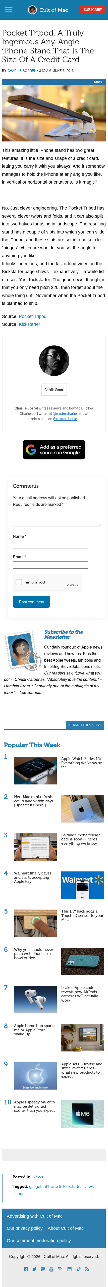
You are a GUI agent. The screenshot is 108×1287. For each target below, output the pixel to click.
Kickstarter (29, 324)
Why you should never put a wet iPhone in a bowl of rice (33, 954)
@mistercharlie (65, 414)
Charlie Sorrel (22, 71)
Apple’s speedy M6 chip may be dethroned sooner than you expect (34, 1106)
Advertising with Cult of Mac (35, 1216)
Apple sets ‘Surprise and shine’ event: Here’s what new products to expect (81, 1070)
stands (18, 1194)
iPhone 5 (53, 1187)
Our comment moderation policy (39, 1240)
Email (19, 557)
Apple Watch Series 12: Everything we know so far (81, 763)
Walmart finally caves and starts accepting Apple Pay (32, 877)
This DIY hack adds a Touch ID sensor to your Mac (82, 916)
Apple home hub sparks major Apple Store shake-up (34, 1030)
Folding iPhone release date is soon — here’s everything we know (81, 839)
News (98, 81)
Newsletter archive (84, 725)
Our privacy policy (25, 1228)
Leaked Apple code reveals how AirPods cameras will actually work (79, 994)
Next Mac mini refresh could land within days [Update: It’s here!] (33, 801)
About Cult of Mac (66, 1228)
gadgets (36, 1187)
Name (19, 536)
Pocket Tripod (32, 316)
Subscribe (93, 10)
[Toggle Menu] (9, 9)
